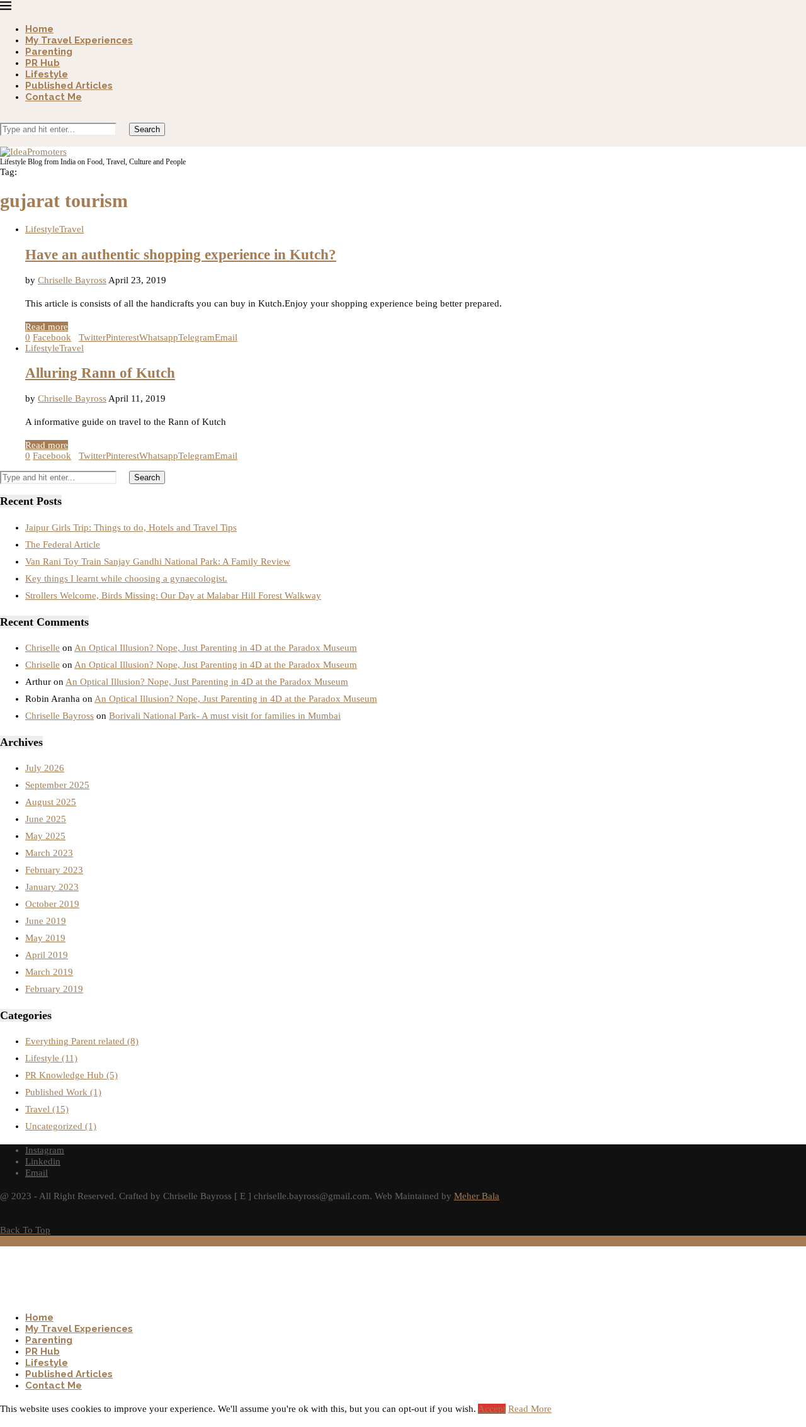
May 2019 (45, 938)
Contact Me (53, 97)
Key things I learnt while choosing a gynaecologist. (126, 578)
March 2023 (49, 853)
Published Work (63, 1092)
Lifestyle (46, 74)
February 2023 (54, 870)
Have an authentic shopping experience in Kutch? (180, 254)
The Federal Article (62, 544)
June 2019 (45, 921)
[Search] (4, 117)
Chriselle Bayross (72, 280)
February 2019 (54, 989)
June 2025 (45, 819)
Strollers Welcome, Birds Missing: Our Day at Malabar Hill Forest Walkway (173, 595)
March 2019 (49, 972)
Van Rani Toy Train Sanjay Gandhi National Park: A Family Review (157, 561)
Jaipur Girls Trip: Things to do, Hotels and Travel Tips (131, 527)
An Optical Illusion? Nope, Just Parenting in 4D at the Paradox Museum (215, 648)
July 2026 (44, 768)
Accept (492, 1409)
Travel (47, 1109)
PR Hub (42, 63)
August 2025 (50, 802)
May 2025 (45, 836)
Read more (46, 327)
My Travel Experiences (79, 40)
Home (39, 29)
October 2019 (52, 904)
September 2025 (57, 785)
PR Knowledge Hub (71, 1075)
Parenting (48, 51)
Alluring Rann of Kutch (100, 373)
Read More (530, 1409)
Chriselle (42, 648)
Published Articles (69, 85)
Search (147, 129)
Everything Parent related (82, 1041)
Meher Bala (476, 1196)
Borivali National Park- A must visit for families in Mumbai (225, 716)
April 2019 (46, 955)
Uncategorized (60, 1126)
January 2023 (52, 887)
